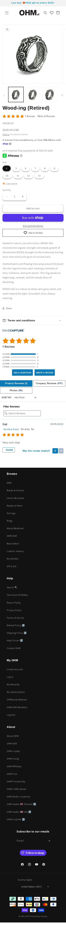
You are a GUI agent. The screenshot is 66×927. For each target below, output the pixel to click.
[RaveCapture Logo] (13, 330)
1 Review (30, 116)
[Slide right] (62, 95)
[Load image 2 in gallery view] (32, 94)
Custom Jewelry (15, 551)
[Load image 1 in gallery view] (16, 94)
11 (18, 175)
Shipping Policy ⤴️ (17, 632)
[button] (6, 12)
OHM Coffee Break (16, 789)
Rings (10, 520)
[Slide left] (3, 95)
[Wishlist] (51, 12)
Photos (16, 390)
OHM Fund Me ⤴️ (16, 819)
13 (39, 175)
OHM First (12, 773)
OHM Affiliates (14, 766)
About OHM (13, 735)
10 (7, 175)
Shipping (6, 134)
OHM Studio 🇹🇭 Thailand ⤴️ (21, 804)
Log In (10, 676)
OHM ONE (12, 535)
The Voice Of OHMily (17, 594)
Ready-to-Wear (15, 505)
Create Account (15, 669)
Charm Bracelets (15, 498)
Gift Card (11, 566)
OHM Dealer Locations (18, 796)
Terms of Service (15, 617)
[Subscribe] (49, 841)
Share (9, 450)
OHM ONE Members (17, 707)
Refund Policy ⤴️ (16, 625)
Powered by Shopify (38, 916)
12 (28, 175)
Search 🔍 (12, 587)
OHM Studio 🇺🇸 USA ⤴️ (19, 811)
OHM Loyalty (13, 751)
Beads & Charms (15, 490)
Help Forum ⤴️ (15, 640)
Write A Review (46, 116)
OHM (27, 916)
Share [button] (9, 308)
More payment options (33, 225)
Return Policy (14, 602)
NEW (9, 482)
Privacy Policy (14, 610)
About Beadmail (15, 528)
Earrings (11, 513)
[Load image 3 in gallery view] (50, 94)
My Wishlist (12, 558)
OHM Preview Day (16, 781)
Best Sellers (13, 543)
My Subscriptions (16, 691)
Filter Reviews (11, 406)
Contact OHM (14, 648)
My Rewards (13, 684)
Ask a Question (22, 373)
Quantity (7, 190)
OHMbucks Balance (17, 699)
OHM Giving (13, 758)
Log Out (11, 714)
